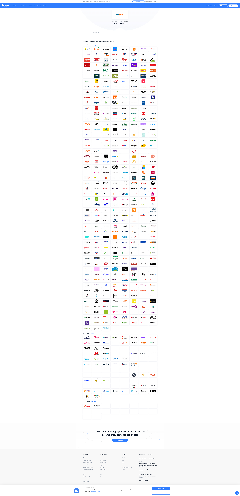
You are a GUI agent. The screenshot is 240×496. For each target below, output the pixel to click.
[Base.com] (6, 5)
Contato (123, 457)
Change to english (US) (138, 1)
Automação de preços (87, 467)
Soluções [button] (23, 5)
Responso (102, 476)
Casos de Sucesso (125, 464)
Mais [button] (44, 5)
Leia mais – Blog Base (143, 480)
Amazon (102, 457)
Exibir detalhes (88, 493)
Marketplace (94, 45)
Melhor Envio (103, 469)
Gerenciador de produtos (88, 464)
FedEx (101, 472)
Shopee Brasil (103, 460)
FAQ (123, 462)
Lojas (92, 333)
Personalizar (160, 492)
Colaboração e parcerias (127, 467)
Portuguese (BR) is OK (151, 1)
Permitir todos (161, 488)
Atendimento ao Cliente (88, 469)
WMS (84, 472)
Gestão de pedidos (87, 460)
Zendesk (102, 479)
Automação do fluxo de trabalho (90, 479)
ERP (84, 474)
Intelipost (102, 467)
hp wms (93, 401)
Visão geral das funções (88, 457)
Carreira (123, 469)
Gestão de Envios (87, 476)
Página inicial (114, 21)
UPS (101, 474)
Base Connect (86, 481)
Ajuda (123, 460)
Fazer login (223, 5)
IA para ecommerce (87, 483)
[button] (211, 5)
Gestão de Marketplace (88, 462)
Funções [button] (15, 5)
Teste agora (232, 5)
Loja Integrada (103, 464)
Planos (39, 5)
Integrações (32, 5)
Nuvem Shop (103, 462)
